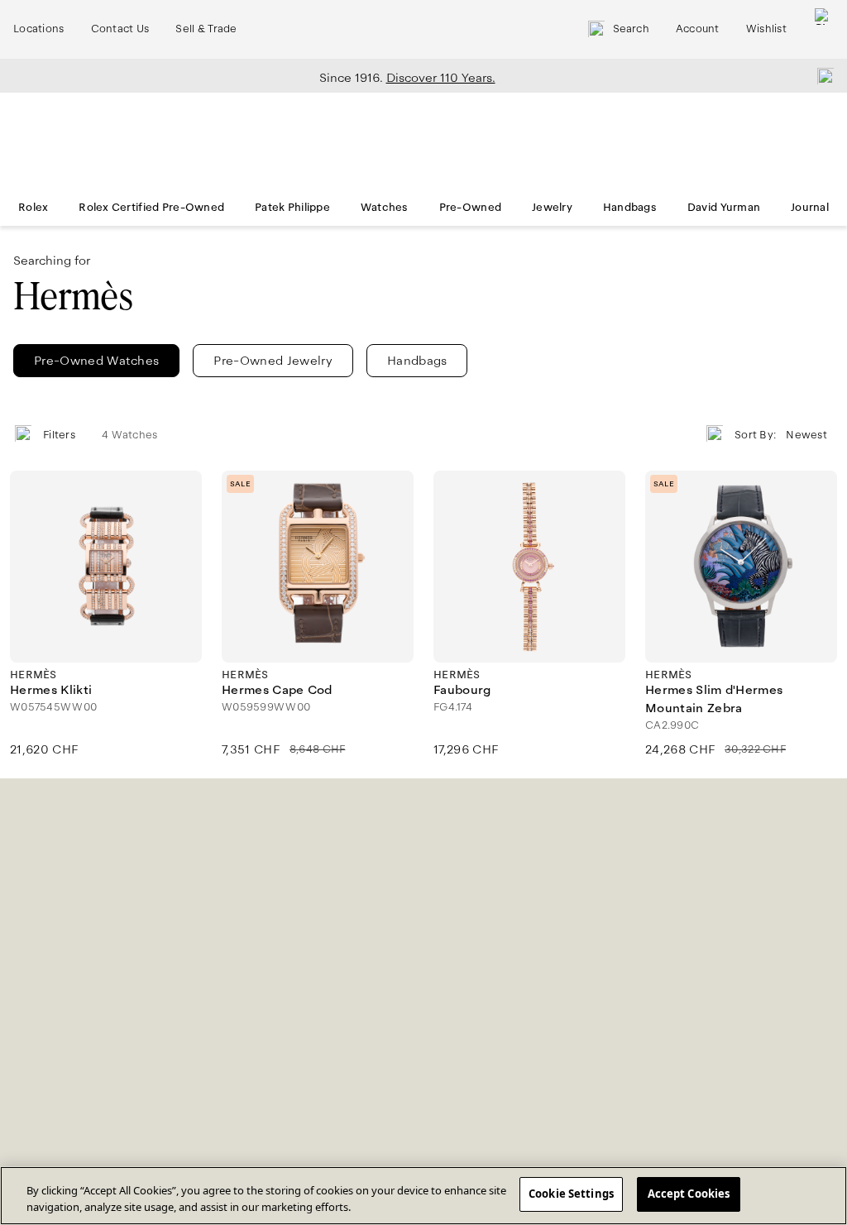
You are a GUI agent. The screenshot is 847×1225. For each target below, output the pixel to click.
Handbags (630, 207)
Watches (385, 207)
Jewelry (552, 207)
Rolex (33, 207)
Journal (810, 207)
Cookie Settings (571, 1193)
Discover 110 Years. (440, 77)
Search (631, 29)
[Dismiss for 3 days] (820, 75)
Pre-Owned (470, 207)
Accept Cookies (689, 1193)
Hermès (72, 296)
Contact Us (120, 29)
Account (698, 29)
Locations (39, 29)
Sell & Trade (206, 29)
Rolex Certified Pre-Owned (151, 207)
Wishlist (766, 29)
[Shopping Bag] (823, 29)
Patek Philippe (292, 207)
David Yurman (723, 207)
